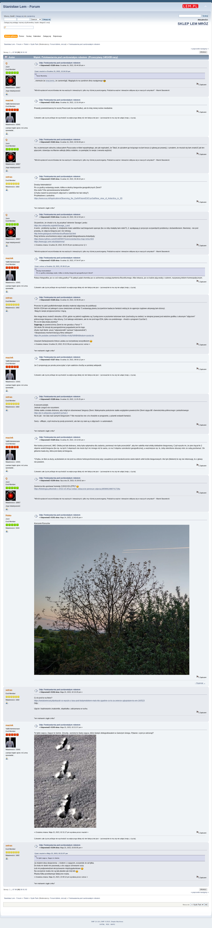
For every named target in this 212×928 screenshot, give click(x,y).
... (12, 52)
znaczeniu (50, 81)
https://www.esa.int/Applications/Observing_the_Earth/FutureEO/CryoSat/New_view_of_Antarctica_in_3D (78, 198)
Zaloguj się (20, 16)
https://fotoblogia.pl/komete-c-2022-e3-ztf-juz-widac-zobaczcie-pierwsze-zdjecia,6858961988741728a (77, 489)
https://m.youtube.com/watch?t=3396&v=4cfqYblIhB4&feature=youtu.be (64, 335)
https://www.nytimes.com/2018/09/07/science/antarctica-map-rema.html (64, 239)
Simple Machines (117, 921)
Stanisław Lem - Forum (21, 7)
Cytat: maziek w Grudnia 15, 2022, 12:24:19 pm (52, 71)
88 (16, 52)
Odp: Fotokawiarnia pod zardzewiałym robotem (59, 63)
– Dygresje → (200, 683)
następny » (204, 49)
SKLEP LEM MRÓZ (193, 24)
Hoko (8, 515)
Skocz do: (186, 904)
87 (13, 52)
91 (24, 52)
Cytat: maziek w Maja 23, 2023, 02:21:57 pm (51, 853)
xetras (9, 177)
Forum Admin (55, 44)
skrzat (63, 44)
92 (26, 52)
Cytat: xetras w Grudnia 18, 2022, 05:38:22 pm (52, 266)
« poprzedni (195, 49)
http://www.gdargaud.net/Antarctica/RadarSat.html (55, 234)
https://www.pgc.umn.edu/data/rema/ (49, 242)
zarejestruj (31, 16)
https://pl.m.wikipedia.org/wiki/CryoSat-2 (51, 413)
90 (21, 52)
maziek (9, 100)
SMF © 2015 (105, 921)
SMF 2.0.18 (95, 921)
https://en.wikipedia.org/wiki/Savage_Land (52, 225)
